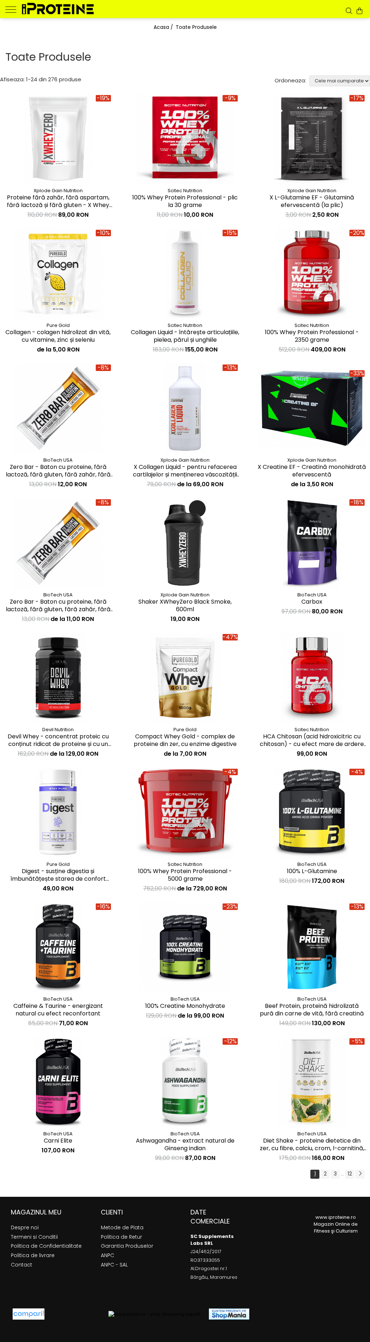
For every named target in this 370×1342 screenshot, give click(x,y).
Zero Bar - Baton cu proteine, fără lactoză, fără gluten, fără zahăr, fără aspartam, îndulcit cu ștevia (58, 471)
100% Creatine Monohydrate (185, 1006)
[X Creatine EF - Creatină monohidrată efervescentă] (312, 408)
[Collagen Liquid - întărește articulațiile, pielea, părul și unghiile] (185, 273)
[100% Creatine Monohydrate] (185, 947)
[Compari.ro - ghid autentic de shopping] (76, 1314)
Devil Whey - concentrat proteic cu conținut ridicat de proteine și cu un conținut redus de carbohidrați (58, 740)
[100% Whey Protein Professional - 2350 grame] (312, 273)
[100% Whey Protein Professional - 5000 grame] (185, 812)
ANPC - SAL (114, 1264)
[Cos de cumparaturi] (359, 11)
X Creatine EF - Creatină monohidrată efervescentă (312, 471)
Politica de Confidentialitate (46, 1246)
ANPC (107, 1255)
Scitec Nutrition (185, 190)
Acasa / (164, 27)
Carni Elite (58, 1141)
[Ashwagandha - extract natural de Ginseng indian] (185, 1082)
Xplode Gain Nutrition (58, 190)
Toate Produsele (196, 27)
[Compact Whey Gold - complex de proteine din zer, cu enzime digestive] (185, 678)
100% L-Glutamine (312, 871)
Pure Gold (58, 325)
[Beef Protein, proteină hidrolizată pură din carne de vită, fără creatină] (312, 947)
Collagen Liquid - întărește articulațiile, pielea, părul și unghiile (185, 336)
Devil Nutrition (58, 729)
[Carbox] (312, 543)
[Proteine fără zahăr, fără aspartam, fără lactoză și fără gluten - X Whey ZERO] (58, 139)
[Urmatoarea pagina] (360, 1174)
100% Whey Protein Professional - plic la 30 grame (185, 201)
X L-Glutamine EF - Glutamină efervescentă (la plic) (312, 201)
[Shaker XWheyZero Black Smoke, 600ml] (185, 543)
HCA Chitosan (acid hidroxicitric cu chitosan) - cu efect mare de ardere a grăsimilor (312, 740)
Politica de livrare (33, 1255)
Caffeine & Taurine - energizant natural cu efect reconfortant (58, 1010)
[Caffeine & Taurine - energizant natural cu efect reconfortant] (58, 947)
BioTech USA (58, 460)
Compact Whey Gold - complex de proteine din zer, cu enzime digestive (185, 740)
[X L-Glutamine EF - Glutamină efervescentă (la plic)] (312, 139)
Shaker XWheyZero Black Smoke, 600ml (185, 605)
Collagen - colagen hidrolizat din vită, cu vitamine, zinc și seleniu (58, 336)
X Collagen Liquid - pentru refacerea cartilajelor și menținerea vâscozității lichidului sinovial (185, 471)
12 (350, 1173)
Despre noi (25, 1227)
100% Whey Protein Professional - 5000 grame (185, 875)
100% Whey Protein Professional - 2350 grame (312, 336)
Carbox (311, 602)
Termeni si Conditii (34, 1236)
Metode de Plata (122, 1227)
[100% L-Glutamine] (312, 812)
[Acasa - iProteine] (58, 8)
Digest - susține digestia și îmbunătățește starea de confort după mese (58, 875)
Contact (21, 1264)
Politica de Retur (121, 1236)
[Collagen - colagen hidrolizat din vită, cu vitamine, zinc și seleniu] (58, 273)
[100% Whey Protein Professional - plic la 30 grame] (185, 139)
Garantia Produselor (127, 1246)
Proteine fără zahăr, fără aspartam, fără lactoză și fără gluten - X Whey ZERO (58, 201)
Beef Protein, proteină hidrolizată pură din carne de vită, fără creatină (312, 1010)
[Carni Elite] (58, 1082)
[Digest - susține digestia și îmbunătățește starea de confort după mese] (58, 812)
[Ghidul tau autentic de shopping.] (28, 1314)
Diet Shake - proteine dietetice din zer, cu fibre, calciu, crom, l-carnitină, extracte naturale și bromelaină (312, 1144)
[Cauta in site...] (349, 11)
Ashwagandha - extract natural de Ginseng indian (185, 1144)
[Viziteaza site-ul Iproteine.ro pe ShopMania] (229, 1314)
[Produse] (13, 9)
